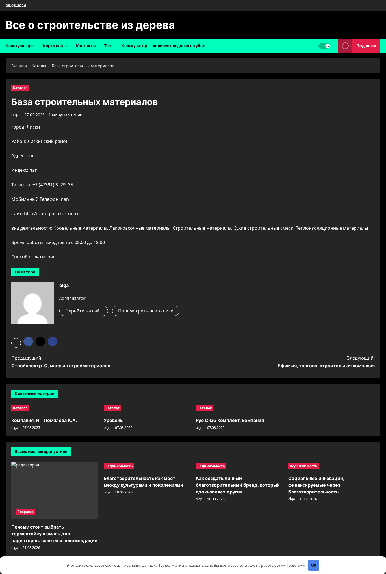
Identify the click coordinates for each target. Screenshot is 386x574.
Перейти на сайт (83, 311)
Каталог (20, 87)
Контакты (86, 45)
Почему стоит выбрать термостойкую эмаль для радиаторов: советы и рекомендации (54, 533)
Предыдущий (60, 361)
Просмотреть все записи (146, 311)
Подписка (366, 45)
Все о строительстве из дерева (90, 24)
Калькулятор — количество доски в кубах (163, 45)
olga (15, 114)
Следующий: (326, 361)
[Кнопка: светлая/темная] (324, 46)
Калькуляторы (20, 45)
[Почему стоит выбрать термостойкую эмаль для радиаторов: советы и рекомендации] (54, 490)
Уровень (113, 420)
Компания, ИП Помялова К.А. (44, 420)
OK (313, 565)
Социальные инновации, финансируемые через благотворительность (316, 485)
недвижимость (119, 466)
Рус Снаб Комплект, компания (230, 420)
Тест (108, 45)
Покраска (25, 511)
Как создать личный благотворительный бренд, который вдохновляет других (238, 485)
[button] (16, 343)
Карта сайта (55, 45)
